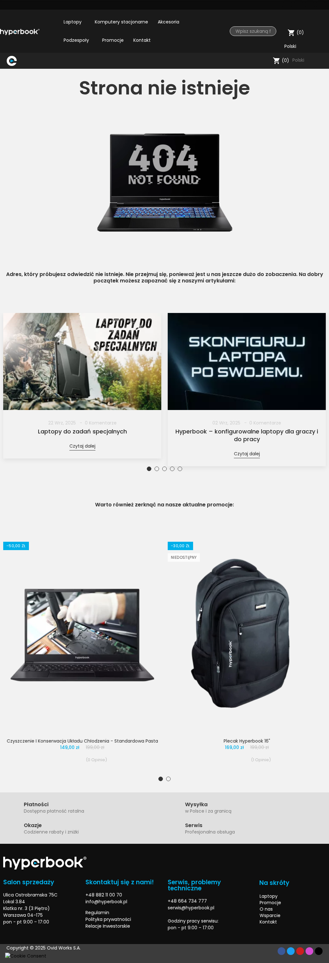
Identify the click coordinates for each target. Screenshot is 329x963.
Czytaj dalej (82, 446)
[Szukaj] (266, 61)
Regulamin (97, 912)
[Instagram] (321, 5)
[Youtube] (310, 5)
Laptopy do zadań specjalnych (82, 431)
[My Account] (321, 18)
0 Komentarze (101, 423)
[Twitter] (298, 5)
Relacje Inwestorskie (107, 926)
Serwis (193, 825)
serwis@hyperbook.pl (191, 908)
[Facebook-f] (281, 951)
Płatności (36, 804)
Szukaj (269, 31)
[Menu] (23, 61)
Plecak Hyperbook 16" (247, 741)
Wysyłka (196, 804)
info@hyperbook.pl (106, 901)
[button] (149, 469)
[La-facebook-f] (287, 5)
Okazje (33, 825)
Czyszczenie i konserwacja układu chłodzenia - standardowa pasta (82, 741)
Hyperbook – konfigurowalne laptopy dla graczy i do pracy (246, 435)
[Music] (319, 951)
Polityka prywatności (108, 919)
